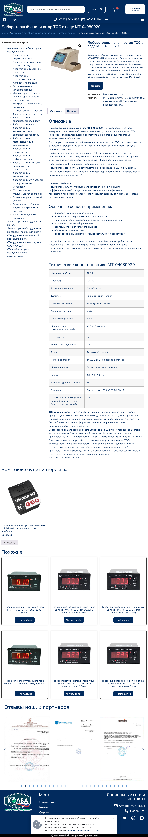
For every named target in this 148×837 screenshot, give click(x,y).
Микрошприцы (21, 190)
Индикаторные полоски (26, 93)
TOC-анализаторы (133, 97)
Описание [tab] (56, 111)
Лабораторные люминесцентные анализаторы (23, 142)
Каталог (45, 807)
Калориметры (21, 100)
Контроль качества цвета (27, 103)
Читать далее (24, 619)
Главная (5, 33)
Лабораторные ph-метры (27, 114)
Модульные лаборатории (27, 193)
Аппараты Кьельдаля (25, 82)
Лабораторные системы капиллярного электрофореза (27, 166)
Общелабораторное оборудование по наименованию (18, 253)
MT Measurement (112, 97)
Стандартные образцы (26, 204)
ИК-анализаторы (22, 89)
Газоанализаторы (66, 33)
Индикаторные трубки (26, 96)
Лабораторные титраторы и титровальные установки (28, 183)
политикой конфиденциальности (83, 830)
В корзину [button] (9, 542)
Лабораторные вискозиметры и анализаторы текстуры (26, 131)
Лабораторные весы (24, 124)
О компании (47, 802)
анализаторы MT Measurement (120, 101)
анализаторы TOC (113, 104)
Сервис (44, 812)
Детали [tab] (71, 111)
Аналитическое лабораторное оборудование (33, 33)
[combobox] (56, 9)
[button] (142, 19)
